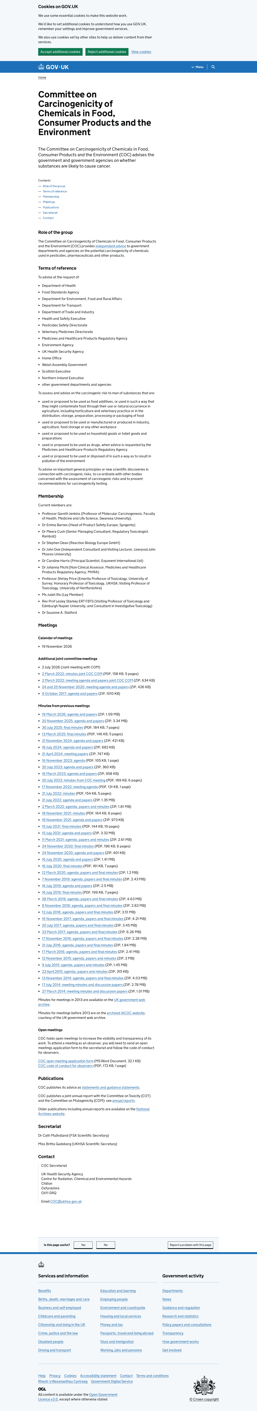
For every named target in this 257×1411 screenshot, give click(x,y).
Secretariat (50, 212)
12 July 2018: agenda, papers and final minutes (77, 912)
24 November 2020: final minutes (68, 846)
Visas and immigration (117, 1341)
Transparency (172, 1333)
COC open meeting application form (65, 1061)
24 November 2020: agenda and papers (73, 853)
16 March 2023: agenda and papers (69, 773)
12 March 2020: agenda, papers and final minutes (80, 872)
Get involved (172, 1350)
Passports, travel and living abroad (127, 1333)
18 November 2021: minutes (63, 813)
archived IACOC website (126, 1013)
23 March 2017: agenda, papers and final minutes (80, 932)
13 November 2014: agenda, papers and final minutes (83, 978)
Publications (51, 207)
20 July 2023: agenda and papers (68, 767)
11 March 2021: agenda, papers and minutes (75, 839)
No (109, 1245)
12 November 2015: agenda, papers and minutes (79, 958)
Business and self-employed (59, 1307)
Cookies (70, 1376)
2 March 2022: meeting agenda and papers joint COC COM (87, 680)
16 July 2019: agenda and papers (67, 886)
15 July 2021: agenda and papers (67, 833)
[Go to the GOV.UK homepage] (53, 67)
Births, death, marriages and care (64, 1299)
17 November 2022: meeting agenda (70, 787)
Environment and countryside (122, 1307)
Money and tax (111, 1324)
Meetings (49, 202)
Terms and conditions (152, 1376)
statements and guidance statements (110, 1087)
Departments (172, 1291)
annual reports (123, 1100)
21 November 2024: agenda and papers (72, 740)
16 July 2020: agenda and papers (67, 859)
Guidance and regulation (181, 1307)
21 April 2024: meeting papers (65, 754)
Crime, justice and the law (58, 1333)
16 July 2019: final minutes (62, 892)
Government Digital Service (112, 1381)
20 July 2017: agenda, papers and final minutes (78, 925)
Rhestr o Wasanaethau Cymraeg (62, 1381)
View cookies (141, 52)
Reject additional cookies (107, 52)
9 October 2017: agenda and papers (70, 693)
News (166, 1299)
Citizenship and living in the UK (61, 1324)
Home (42, 77)
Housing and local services (120, 1316)
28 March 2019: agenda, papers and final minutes (80, 899)
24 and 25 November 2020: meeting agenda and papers (85, 687)
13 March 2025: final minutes (64, 734)
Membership (51, 196)
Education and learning (118, 1291)
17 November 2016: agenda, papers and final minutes (82, 938)
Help (42, 1376)
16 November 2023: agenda (63, 760)
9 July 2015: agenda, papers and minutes (73, 965)
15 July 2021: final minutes (61, 826)
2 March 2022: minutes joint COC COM (72, 674)
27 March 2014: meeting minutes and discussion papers (85, 991)
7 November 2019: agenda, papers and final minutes (82, 879)
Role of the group (54, 186)
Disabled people (50, 1341)
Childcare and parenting (56, 1316)
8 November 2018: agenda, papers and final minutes (82, 905)
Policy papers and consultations (186, 1324)
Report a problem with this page (190, 1245)
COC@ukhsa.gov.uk (66, 1201)
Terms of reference (55, 191)
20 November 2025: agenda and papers (73, 721)
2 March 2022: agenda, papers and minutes (75, 806)
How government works (180, 1341)
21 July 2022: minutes (58, 793)
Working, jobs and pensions (121, 1350)
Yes (87, 1245)
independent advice (111, 246)
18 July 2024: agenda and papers (67, 747)
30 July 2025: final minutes (62, 727)
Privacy (55, 1376)
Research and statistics (180, 1316)
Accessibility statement (98, 1376)
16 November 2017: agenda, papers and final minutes (83, 919)
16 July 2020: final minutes (62, 866)
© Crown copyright (204, 1399)
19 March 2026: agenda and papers (69, 714)
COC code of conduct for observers (65, 1066)
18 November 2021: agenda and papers (72, 820)
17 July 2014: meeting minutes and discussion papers (82, 984)
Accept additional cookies (60, 52)
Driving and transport (54, 1350)
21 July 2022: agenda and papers (67, 800)
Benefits (44, 1291)
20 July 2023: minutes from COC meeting (73, 780)
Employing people (114, 1299)
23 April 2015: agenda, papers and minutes (75, 971)
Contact (48, 218)
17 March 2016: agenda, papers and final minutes (79, 952)
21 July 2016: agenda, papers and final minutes (77, 945)
